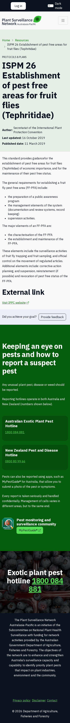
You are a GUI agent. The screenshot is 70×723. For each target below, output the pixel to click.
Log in (18, 6)
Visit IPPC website (15, 302)
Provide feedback (52, 317)
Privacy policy (22, 700)
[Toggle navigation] (63, 20)
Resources (22, 40)
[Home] (21, 20)
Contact (52, 700)
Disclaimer (39, 700)
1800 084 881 (46, 585)
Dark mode (58, 6)
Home (6, 40)
